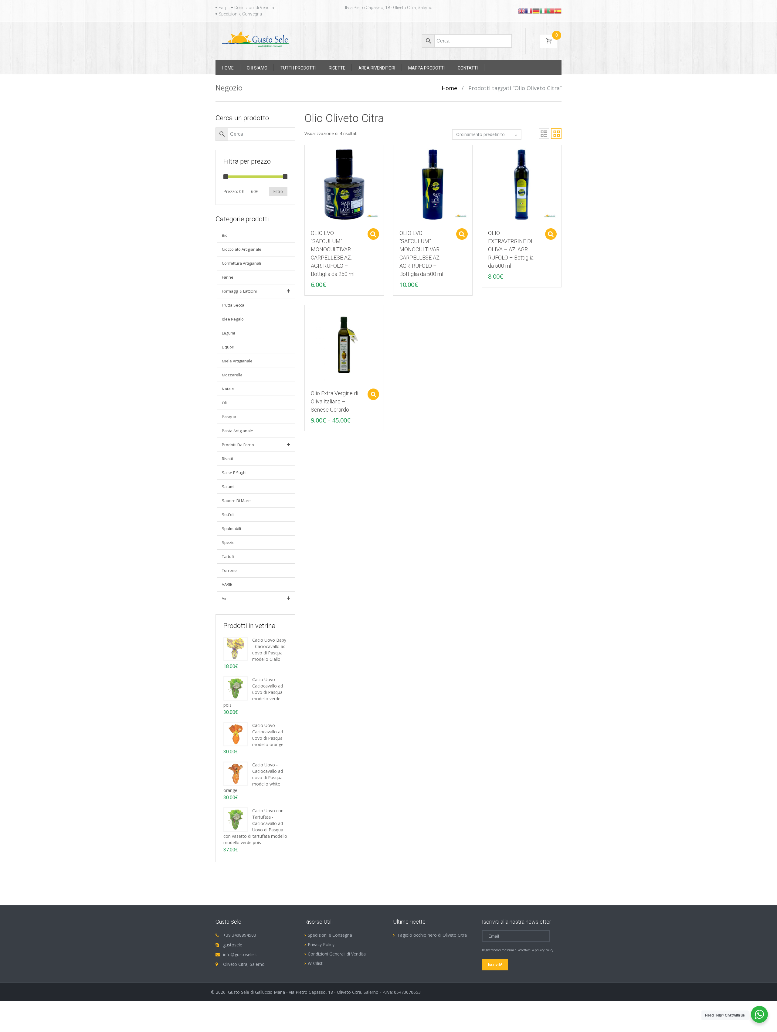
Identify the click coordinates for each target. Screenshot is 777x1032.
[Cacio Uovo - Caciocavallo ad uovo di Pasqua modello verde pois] (235, 688)
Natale (228, 389)
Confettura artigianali (241, 263)
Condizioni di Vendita (254, 7)
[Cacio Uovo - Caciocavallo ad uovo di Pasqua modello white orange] (235, 773)
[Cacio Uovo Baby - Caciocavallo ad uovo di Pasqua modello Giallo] (235, 648)
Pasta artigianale (237, 430)
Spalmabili (231, 528)
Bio (225, 235)
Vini (225, 598)
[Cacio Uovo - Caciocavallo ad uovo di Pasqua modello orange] (235, 734)
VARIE (227, 584)
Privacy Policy (321, 944)
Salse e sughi (234, 472)
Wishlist (315, 963)
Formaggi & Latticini (239, 291)
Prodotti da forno (238, 444)
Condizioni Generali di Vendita (337, 954)
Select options (373, 234)
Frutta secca (233, 305)
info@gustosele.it (240, 954)
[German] (536, 10)
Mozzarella (232, 375)
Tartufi (228, 556)
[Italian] (543, 10)
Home (449, 88)
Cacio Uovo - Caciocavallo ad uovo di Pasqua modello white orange (253, 777)
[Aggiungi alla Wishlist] (306, 163)
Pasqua (229, 416)
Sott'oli (228, 514)
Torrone (229, 570)
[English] (521, 10)
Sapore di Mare (236, 500)
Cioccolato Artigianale (241, 249)
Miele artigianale (237, 361)
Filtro (278, 191)
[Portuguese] (550, 10)
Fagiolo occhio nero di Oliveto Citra (432, 935)
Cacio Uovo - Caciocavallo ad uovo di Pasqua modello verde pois (253, 692)
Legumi (228, 333)
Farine (227, 277)
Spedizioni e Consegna (240, 14)
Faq (222, 7)
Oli (224, 403)
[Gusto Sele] (255, 38)
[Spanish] (558, 10)
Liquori (228, 347)
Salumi (228, 486)
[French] (528, 10)
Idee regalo (233, 319)
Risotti (227, 458)
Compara (306, 152)
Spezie (228, 542)
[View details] (344, 184)
